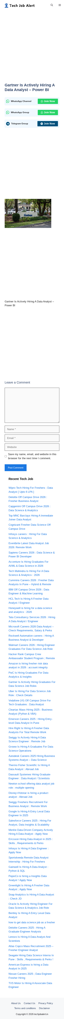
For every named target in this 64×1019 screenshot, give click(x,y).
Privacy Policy (45, 1003)
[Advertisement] (32, 48)
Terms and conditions (25, 1008)
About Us (16, 1003)
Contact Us (29, 1003)
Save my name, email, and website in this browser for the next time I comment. (32, 456)
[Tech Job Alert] (19, 5)
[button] (52, 5)
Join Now (49, 101)
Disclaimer (44, 1008)
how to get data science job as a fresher (32, 922)
